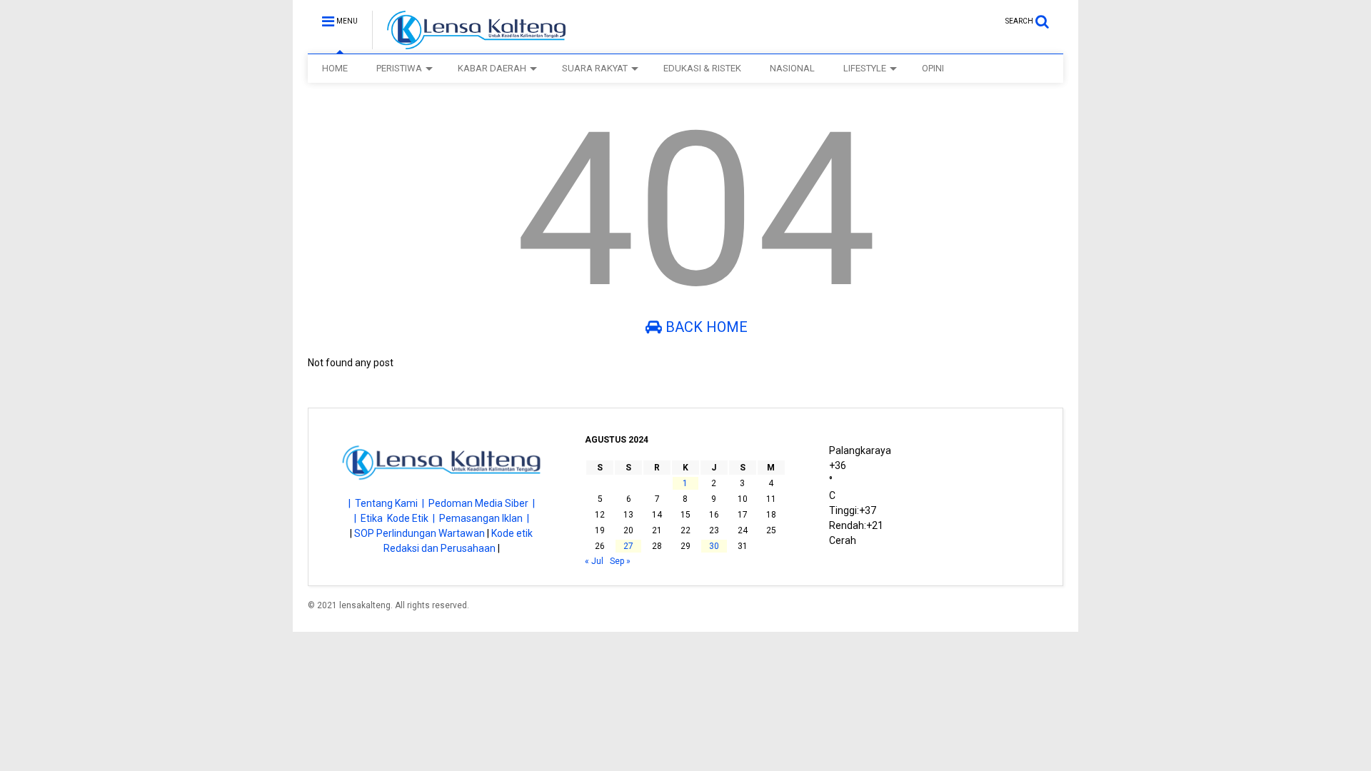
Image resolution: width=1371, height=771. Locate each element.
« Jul (594, 561)
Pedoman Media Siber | (481, 503)
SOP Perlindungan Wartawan (419, 533)
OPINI (933, 68)
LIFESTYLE (864, 68)
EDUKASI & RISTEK (702, 68)
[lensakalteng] (469, 43)
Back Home (705, 327)
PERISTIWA (399, 68)
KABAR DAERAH (492, 68)
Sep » (620, 561)
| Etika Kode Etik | (396, 518)
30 (714, 546)
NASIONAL (792, 68)
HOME (335, 68)
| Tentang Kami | (388, 503)
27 (628, 546)
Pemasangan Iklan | (484, 518)
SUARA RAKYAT (595, 68)
